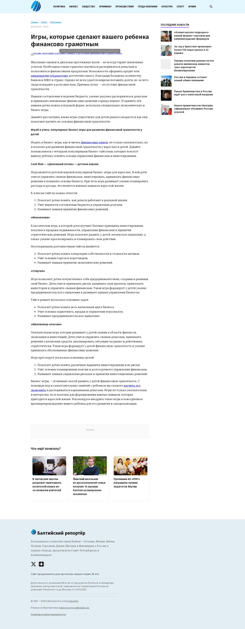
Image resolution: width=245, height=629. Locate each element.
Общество (88, 6)
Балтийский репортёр (60, 533)
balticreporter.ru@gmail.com (74, 607)
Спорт (180, 6)
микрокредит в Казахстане (49, 76)
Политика (59, 6)
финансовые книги (94, 142)
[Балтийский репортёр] (36, 10)
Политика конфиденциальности (48, 614)
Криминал (105, 6)
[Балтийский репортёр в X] (33, 564)
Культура (167, 6)
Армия (192, 6)
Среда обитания (147, 6)
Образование (56, 22)
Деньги (44, 22)
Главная (34, 22)
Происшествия (125, 6)
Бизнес (73, 6)
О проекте (72, 601)
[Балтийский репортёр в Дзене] (41, 564)
